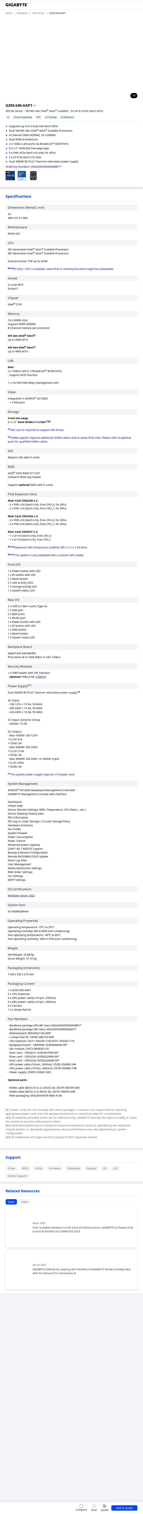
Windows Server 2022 (21, 895)
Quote (104, 1510)
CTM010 (41, 676)
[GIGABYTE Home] (17, 4)
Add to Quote (124, 1508)
